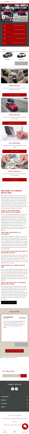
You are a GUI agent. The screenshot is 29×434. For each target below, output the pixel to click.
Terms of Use (23, 418)
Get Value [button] (14, 179)
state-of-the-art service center (18, 273)
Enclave (8, 222)
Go (24, 375)
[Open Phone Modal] (22, 2)
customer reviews (20, 295)
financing (16, 256)
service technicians (7, 203)
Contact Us (12, 418)
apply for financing (18, 294)
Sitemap (18, 418)
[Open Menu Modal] (2, 2)
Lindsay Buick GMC (17, 415)
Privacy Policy (5, 418)
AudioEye (14, 421)
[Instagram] (16, 388)
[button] (9, 15)
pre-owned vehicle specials (11, 247)
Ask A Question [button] (9, 302)
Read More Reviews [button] (14, 351)
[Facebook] (12, 388)
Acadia (7, 223)
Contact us (4, 292)
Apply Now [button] (15, 151)
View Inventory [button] (14, 94)
